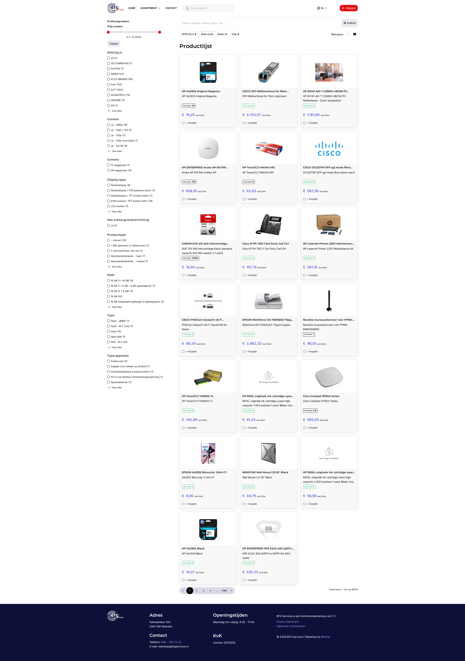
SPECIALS (188, 34)
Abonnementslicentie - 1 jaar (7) (128, 256)
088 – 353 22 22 (171, 642)
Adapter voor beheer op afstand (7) (130, 366)
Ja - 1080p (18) (119, 124)
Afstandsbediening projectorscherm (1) (132, 371)
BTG (333, 616)
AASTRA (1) (117, 68)
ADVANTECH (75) (120, 95)
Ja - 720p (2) (118, 135)
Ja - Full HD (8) (119, 146)
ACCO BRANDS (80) (122, 79)
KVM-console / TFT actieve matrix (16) (132, 201)
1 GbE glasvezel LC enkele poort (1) (130, 245)
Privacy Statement (288, 621)
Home (131, 8)
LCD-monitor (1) (119, 206)
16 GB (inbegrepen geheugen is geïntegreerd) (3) (137, 301)
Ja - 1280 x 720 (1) (121, 130)
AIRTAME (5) (118, 100)
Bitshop (325, 636)
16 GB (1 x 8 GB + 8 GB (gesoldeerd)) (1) (133, 286)
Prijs (234, 34)
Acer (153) (116, 84)
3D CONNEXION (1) (121, 63)
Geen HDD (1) (118, 336)
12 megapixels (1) (120, 165)
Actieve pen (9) (119, 361)
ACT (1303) (117, 89)
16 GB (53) (116, 296)
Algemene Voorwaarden (291, 626)
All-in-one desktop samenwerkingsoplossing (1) (137, 377)
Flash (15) (116, 331)
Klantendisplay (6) (120, 185)
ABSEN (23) (117, 74)
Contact (171, 8)
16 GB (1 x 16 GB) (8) (122, 280)
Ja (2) (114, 225)
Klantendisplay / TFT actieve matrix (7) (132, 195)
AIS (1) (114, 105)
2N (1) (114, 58)
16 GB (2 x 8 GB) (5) (122, 291)
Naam (221, 34)
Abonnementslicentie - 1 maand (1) (129, 261)
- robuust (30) (118, 240)
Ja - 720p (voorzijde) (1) (124, 140)
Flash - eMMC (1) (120, 321)
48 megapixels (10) (121, 170)
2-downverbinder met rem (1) (127, 250)
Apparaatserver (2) (121, 382)
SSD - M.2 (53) (119, 342)
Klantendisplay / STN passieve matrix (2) (133, 190)
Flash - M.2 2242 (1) (122, 326)
